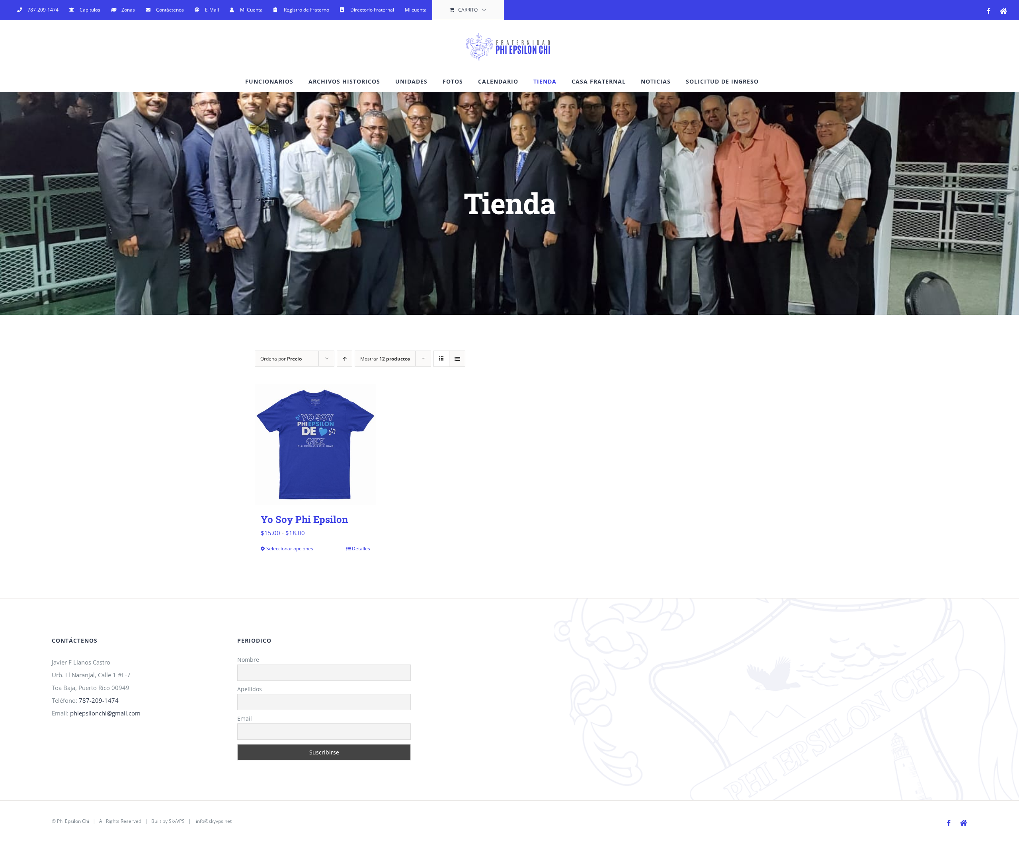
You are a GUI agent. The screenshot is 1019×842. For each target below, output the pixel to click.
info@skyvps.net (214, 821)
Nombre (248, 659)
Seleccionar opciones (289, 548)
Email (244, 718)
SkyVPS (177, 821)
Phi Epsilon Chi (73, 821)
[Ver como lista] (457, 358)
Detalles (361, 548)
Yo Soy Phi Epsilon (304, 519)
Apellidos (249, 689)
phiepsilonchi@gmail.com (105, 713)
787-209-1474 (99, 700)
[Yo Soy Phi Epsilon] (315, 444)
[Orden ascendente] (344, 359)
